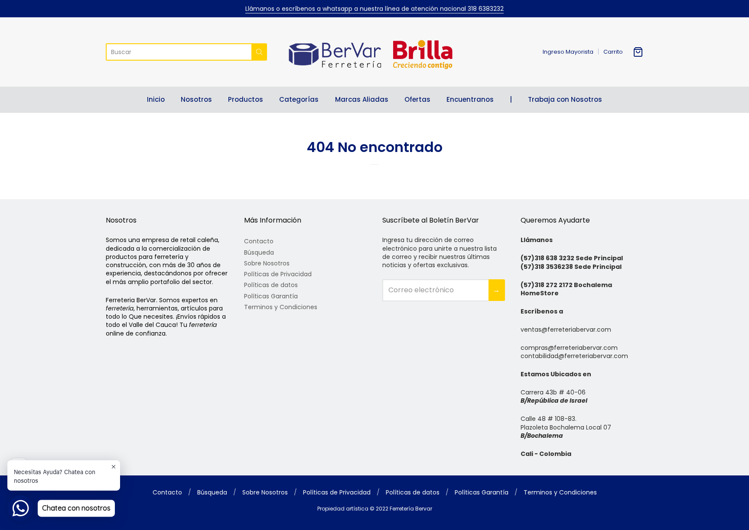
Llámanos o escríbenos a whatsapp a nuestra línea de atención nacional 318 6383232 (374, 8)
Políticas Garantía (271, 296)
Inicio (156, 99)
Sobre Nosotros (267, 263)
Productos (245, 99)
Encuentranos (470, 99)
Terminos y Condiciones (280, 307)
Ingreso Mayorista (568, 52)
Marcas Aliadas (361, 99)
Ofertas (417, 99)
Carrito (613, 52)
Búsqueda (259, 252)
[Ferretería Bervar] (374, 52)
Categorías (299, 99)
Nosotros (196, 99)
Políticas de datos (271, 285)
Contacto (259, 241)
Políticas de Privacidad (278, 274)
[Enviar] (259, 52)
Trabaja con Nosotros (565, 99)
